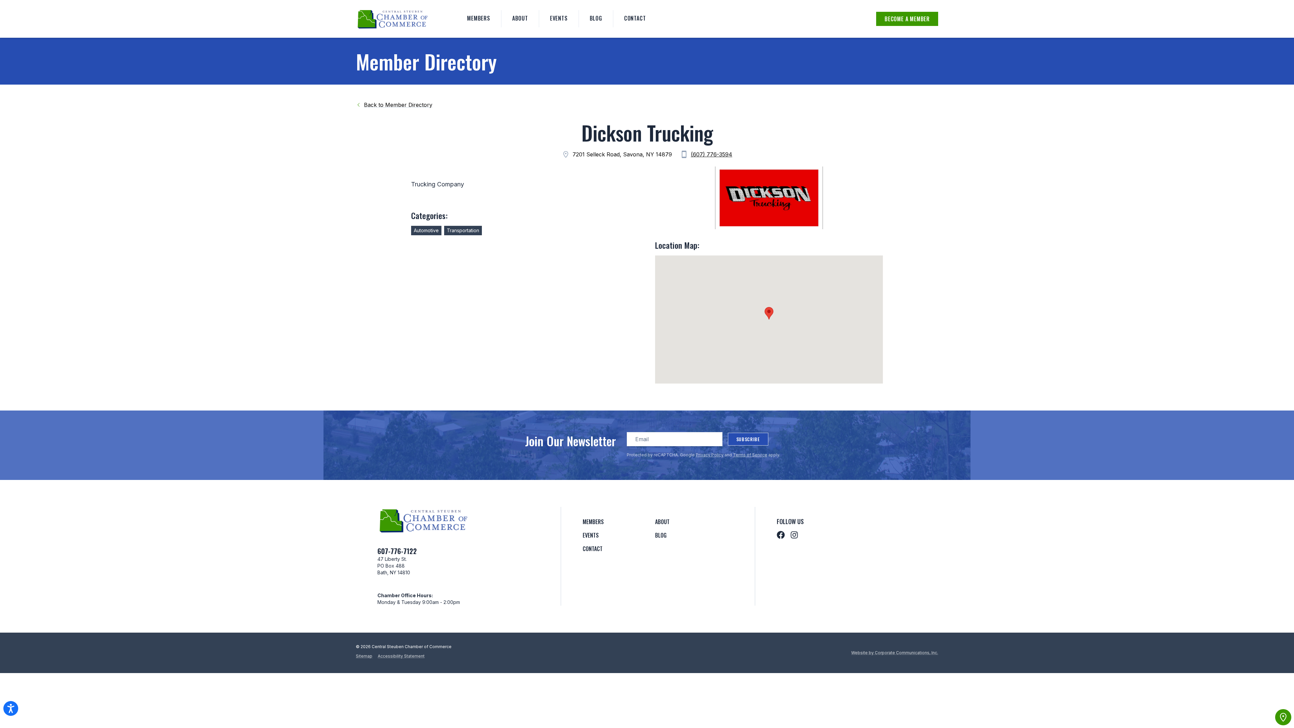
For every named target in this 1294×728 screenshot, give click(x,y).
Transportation (463, 230)
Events (559, 18)
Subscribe (748, 439)
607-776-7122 (397, 551)
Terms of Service (750, 454)
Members (478, 18)
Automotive (426, 230)
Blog (596, 18)
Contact (635, 18)
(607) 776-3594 (711, 154)
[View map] (1283, 717)
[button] (769, 313)
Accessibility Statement (401, 656)
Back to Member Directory (398, 104)
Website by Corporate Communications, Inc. (894, 652)
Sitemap (364, 656)
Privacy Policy (709, 454)
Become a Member (907, 19)
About (520, 18)
